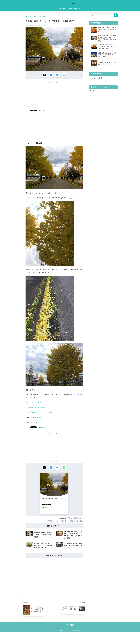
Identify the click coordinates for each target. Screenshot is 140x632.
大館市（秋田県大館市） (75, 8)
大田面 (71, 521)
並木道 (64, 521)
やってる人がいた (76, 395)
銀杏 (81, 521)
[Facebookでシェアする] (51, 75)
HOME (71, 625)
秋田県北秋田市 (62, 8)
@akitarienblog (36, 417)
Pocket (41, 110)
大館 (76, 521)
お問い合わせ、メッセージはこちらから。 (40, 412)
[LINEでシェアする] (64, 75)
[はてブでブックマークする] (57, 75)
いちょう (57, 521)
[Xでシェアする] (44, 75)
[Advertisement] (54, 96)
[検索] (116, 15)
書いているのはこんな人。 (35, 402)
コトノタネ (37, 422)
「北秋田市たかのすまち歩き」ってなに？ (40, 407)
